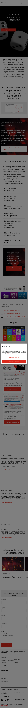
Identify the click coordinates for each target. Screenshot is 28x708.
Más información (10, 353)
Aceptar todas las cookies (14, 361)
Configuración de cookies (14, 357)
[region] (14, 354)
